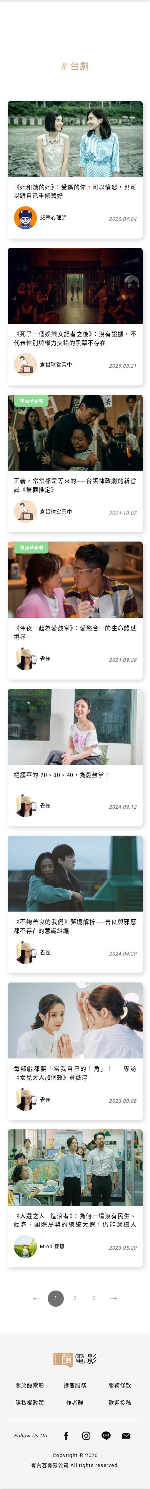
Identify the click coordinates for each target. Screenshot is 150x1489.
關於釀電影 (29, 1385)
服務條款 (120, 1385)
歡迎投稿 (120, 1403)
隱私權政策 (29, 1403)
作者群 (74, 1403)
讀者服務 (75, 1385)
